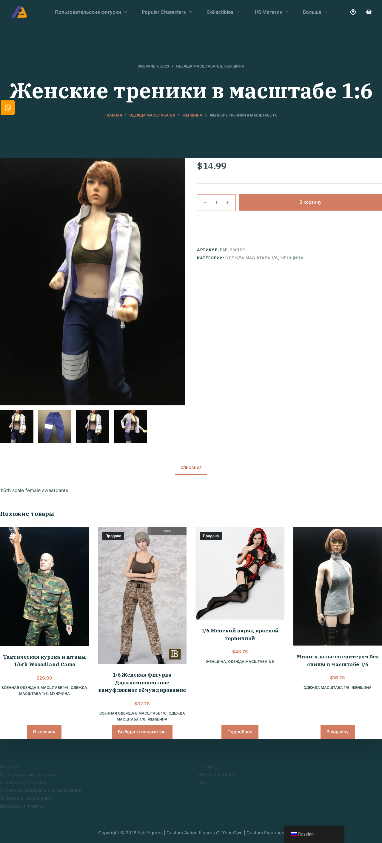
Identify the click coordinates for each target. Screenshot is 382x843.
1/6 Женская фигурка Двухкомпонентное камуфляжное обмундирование (142, 682)
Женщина (234, 66)
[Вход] (353, 12)
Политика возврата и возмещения (40, 790)
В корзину (310, 202)
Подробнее (239, 732)
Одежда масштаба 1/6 (199, 66)
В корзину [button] (44, 732)
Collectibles (220, 12)
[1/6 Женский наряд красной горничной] (239, 573)
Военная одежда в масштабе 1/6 (35, 687)
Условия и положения (26, 798)
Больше (312, 12)
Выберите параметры (142, 732)
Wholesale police (217, 775)
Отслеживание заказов (27, 775)
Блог (204, 782)
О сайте (207, 767)
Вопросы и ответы (22, 806)
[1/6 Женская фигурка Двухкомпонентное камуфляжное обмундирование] (142, 595)
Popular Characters (164, 12)
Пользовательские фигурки (88, 12)
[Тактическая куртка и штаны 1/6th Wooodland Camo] (44, 586)
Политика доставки (23, 782)
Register (9, 767)
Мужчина (60, 693)
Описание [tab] (191, 467)
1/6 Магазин (268, 12)
